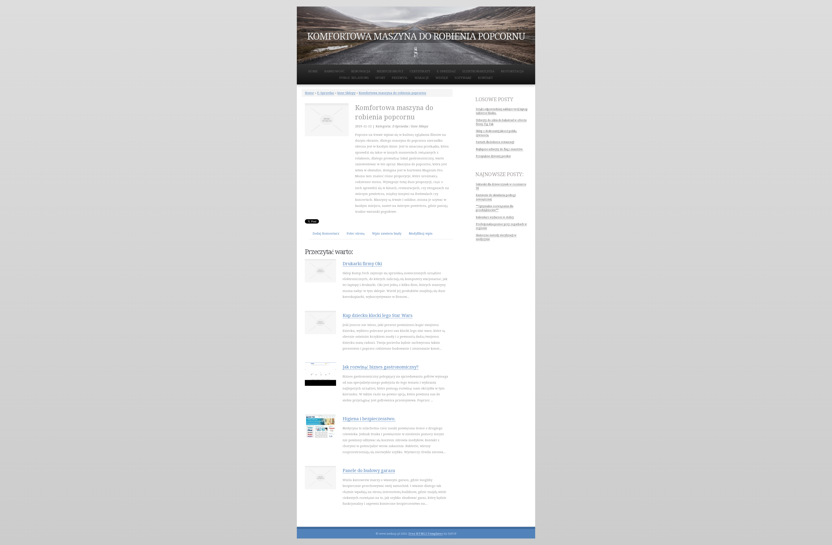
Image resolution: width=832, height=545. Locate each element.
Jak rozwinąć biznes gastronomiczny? (381, 367)
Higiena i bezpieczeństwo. (369, 418)
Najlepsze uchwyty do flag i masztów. (499, 149)
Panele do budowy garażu (369, 470)
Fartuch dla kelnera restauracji (495, 142)
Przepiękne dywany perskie (493, 156)
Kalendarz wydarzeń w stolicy (495, 217)
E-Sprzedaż (325, 93)
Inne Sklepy (346, 93)
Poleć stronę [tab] (356, 233)
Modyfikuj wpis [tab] (420, 233)
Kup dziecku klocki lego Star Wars (378, 315)
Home (309, 93)
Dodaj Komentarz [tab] (326, 233)
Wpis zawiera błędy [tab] (386, 233)
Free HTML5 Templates (425, 533)
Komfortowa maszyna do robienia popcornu (392, 93)
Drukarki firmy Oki (362, 263)
